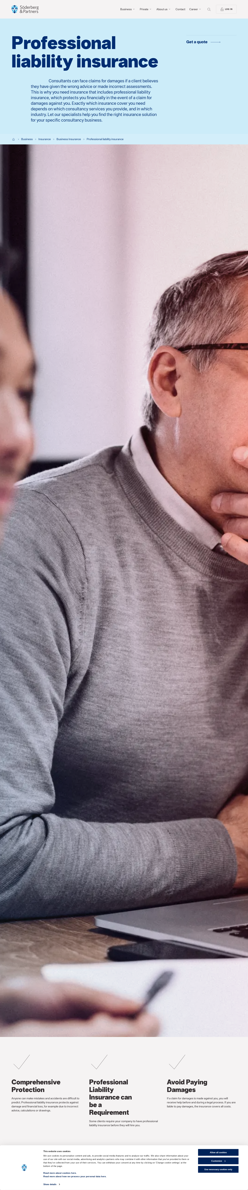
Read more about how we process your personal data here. (74, 1176)
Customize (216, 1161)
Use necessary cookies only (218, 1169)
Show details (49, 1184)
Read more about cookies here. (60, 1173)
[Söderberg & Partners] (25, 9)
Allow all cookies (218, 1152)
